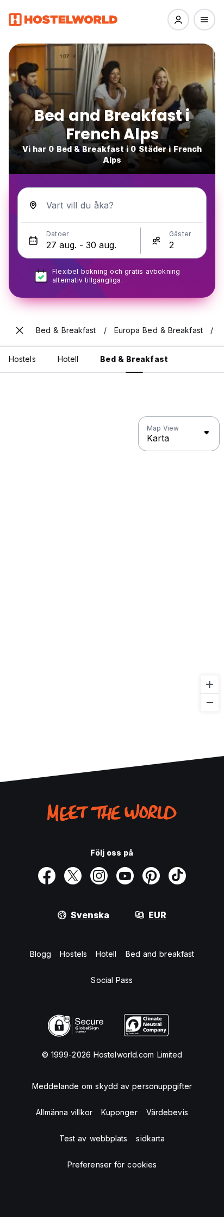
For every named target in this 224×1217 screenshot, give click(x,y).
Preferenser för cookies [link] (112, 1164)
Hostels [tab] (22, 359)
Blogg (41, 953)
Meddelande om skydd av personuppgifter (112, 1086)
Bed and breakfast (160, 953)
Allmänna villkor (64, 1112)
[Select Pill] (178, 19)
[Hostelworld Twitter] (73, 875)
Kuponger (119, 1112)
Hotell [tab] (68, 359)
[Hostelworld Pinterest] (151, 875)
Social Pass (112, 980)
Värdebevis (167, 1112)
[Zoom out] (210, 702)
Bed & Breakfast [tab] (134, 359)
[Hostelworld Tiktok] (177, 875)
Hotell (106, 953)
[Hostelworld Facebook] (46, 875)
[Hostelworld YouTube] (125, 875)
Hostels (73, 953)
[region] (112, 564)
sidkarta (150, 1138)
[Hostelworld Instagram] (99, 875)
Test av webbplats (93, 1138)
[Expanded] (20, 330)
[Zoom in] (210, 684)
